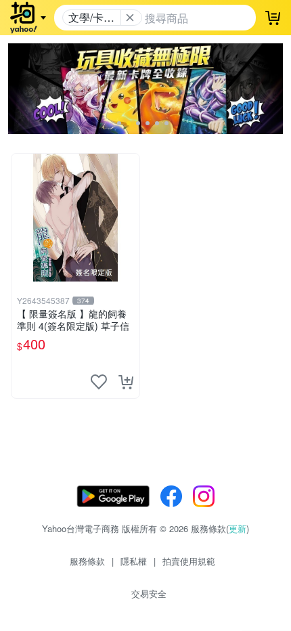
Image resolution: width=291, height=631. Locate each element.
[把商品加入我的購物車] (126, 382)
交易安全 (148, 593)
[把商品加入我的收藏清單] (99, 382)
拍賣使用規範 (188, 560)
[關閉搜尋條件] (130, 18)
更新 (237, 528)
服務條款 (87, 560)
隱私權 (133, 560)
